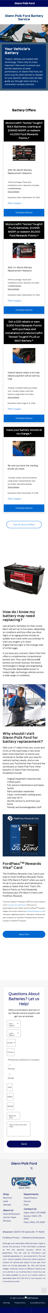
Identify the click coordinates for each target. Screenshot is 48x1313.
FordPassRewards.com (34, 911)
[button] (3, 3)
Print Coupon (14, 203)
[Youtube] (24, 1168)
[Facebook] (16, 1168)
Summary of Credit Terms (16, 905)
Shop (6, 1194)
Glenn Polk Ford (25, 3)
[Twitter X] (31, 1168)
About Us (8, 1210)
